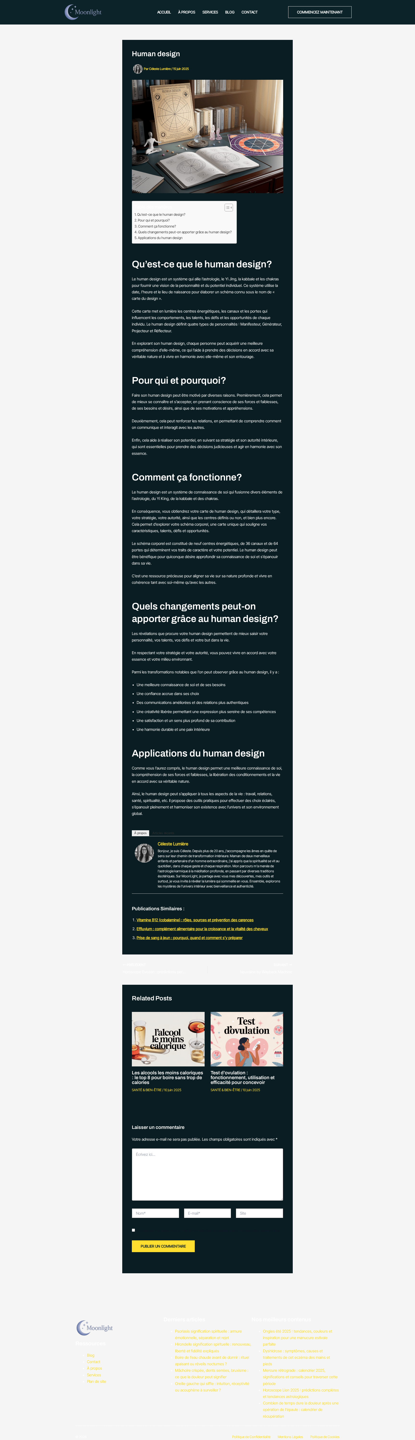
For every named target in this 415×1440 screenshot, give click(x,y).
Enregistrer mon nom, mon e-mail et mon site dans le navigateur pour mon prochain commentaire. (209, 1230)
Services (210, 12)
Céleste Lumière (173, 843)
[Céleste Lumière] (144, 852)
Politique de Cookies (325, 1437)
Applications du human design (160, 238)
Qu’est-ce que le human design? (161, 214)
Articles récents (163, 833)
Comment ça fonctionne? (157, 226)
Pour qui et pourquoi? (154, 220)
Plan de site (96, 1381)
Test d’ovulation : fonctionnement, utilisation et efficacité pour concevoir (243, 1077)
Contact (250, 12)
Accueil (164, 12)
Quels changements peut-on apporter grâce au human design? (185, 232)
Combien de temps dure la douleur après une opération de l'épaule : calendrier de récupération (301, 1409)
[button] (320, 12)
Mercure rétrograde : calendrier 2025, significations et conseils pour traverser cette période (300, 1377)
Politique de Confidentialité (251, 1437)
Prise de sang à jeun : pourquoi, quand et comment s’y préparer (190, 937)
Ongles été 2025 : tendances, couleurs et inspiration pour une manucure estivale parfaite (297, 1338)
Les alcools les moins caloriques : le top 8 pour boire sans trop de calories (167, 1077)
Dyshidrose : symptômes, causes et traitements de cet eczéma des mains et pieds (296, 1357)
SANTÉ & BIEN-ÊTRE (147, 1090)
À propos (186, 12)
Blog (229, 12)
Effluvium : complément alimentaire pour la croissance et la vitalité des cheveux (202, 928)
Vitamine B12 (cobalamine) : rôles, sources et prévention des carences (195, 919)
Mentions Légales (290, 1437)
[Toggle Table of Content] (226, 207)
